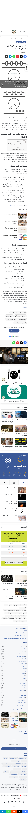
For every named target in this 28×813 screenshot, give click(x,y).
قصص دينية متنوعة (20, 705)
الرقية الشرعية (23, 607)
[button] (26, 68)
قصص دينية (23, 695)
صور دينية (24, 680)
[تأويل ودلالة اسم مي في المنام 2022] (22, 511)
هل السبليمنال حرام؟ (12, 487)
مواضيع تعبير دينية (21, 656)
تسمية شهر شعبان (20, 147)
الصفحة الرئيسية (21, 38)
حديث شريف (11, 613)
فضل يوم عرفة (23, 621)
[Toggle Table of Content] (23, 141)
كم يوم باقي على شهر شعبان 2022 (16, 143)
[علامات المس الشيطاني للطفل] (22, 518)
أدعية (23, 673)
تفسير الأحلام (18, 613)
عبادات (23, 651)
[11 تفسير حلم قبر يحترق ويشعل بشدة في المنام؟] (22, 504)
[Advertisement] (14, 14)
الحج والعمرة (23, 658)
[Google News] (14, 336)
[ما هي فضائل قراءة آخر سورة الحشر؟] (21, 578)
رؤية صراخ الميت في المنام (10, 494)
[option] (14, 355)
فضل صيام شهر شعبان (15, 205)
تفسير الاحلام (23, 666)
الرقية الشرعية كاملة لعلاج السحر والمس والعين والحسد (15, 610)
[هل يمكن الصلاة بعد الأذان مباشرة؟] (7, 441)
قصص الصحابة (21, 702)
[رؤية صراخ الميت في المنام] (22, 497)
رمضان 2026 (18, 618)
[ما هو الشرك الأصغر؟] (5, 725)
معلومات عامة (21, 654)
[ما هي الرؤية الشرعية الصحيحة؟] (22, 216)
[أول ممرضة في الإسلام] (21, 414)
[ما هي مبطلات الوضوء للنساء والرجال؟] (22, 223)
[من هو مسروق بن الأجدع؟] (7, 428)
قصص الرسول (21, 700)
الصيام (23, 675)
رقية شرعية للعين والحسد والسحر (12, 615)
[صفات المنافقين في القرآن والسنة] (21, 591)
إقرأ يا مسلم (23, 605)
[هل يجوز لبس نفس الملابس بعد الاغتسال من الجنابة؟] (7, 414)
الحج (10, 605)
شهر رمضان (11, 618)
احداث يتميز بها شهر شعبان (18, 149)
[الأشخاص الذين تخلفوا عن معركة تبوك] (21, 428)
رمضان (24, 618)
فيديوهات (24, 692)
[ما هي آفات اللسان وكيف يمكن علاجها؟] (22, 237)
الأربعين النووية (16, 605)
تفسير (24, 613)
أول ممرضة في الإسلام (21, 419)
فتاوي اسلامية (23, 683)
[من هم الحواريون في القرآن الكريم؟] (22, 230)
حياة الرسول (23, 668)
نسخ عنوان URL (14, 331)
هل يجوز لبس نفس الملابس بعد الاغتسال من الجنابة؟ (7, 421)
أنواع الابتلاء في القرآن (8, 583)
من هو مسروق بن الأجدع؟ (7, 433)
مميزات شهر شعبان (19, 145)
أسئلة (10, 38)
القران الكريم (23, 663)
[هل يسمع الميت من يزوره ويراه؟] (21, 441)
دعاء (6, 613)
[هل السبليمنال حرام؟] (22, 490)
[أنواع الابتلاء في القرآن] (7, 578)
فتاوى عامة (22, 690)
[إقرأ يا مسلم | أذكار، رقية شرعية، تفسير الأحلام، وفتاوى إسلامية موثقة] (14, 31)
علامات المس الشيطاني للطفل (10, 515)
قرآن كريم (16, 621)
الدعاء (6, 605)
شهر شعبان (9, 316)
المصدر (25, 307)
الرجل (23, 685)
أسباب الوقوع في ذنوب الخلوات (16, 358)
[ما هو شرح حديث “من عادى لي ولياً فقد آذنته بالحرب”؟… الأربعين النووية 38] (23, 714)
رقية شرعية (23, 615)
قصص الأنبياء (22, 697)
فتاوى (23, 678)
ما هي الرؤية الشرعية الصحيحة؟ (10, 214)
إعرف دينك (14, 38)
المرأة (23, 688)
